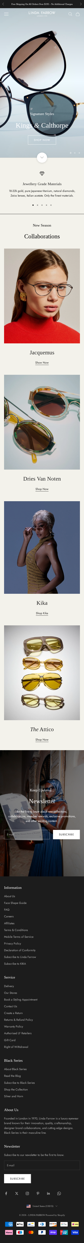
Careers (9, 916)
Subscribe (66, 834)
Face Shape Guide (15, 903)
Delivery (9, 986)
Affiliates (9, 923)
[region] (42, 82)
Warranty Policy (13, 1026)
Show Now (42, 363)
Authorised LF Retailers (18, 1033)
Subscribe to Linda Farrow (20, 957)
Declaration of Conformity (19, 950)
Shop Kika (42, 613)
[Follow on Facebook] (6, 1193)
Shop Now (42, 140)
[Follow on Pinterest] (38, 1193)
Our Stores (10, 993)
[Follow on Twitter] (17, 1193)
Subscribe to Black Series (19, 1083)
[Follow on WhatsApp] (59, 1193)
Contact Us (10, 1006)
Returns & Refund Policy (18, 1020)
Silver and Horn (13, 1096)
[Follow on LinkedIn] (48, 1193)
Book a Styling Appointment (20, 999)
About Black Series (15, 1069)
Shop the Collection (16, 1089)
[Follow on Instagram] (27, 1193)
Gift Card (9, 1040)
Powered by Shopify (55, 1215)
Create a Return (13, 1013)
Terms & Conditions (16, 930)
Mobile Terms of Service (18, 937)
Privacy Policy (12, 943)
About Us (9, 896)
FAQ (6, 910)
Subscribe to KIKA (15, 964)
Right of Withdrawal (16, 1047)
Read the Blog (12, 1076)
